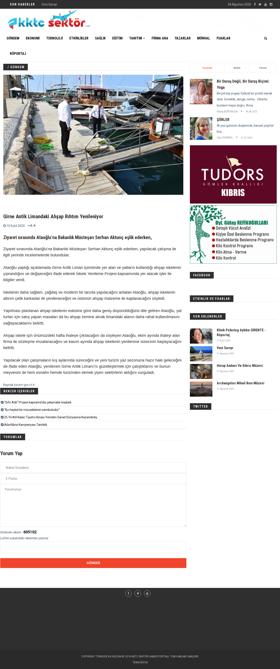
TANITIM (136, 38)
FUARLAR (223, 38)
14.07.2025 (246, 138)
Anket (236, 67)
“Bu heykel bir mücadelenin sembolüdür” (32, 410)
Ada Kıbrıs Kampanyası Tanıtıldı (25, 424)
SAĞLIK (100, 38)
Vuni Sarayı (49, 4)
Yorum (263, 67)
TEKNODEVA (140, 662)
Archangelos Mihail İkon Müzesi (240, 383)
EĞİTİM (117, 38)
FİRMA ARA (160, 38)
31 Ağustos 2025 (225, 353)
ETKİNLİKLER (78, 38)
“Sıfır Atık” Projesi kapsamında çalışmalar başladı (37, 402)
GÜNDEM (13, 38)
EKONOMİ (33, 38)
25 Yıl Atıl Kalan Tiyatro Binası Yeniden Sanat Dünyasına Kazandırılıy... (51, 417)
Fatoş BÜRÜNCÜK (227, 111)
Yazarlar (207, 67)
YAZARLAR (183, 38)
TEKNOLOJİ (54, 38)
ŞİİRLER (223, 119)
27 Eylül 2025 (224, 340)
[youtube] (265, 4)
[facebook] (255, 4)
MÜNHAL (203, 38)
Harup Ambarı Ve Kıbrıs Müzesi (240, 366)
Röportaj (18, 53)
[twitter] (260, 4)
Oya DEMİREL (225, 137)
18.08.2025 (251, 111)
